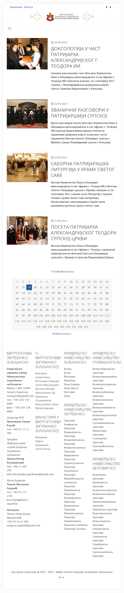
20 (35, 287)
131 (50, 326)
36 (35, 293)
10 (71, 281)
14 (94, 281)
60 (83, 298)
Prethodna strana (63, 271)
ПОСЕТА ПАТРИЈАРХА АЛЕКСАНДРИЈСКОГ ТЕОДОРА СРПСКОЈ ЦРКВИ (83, 232)
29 (89, 287)
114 (23, 321)
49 (17, 298)
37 (41, 293)
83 (29, 310)
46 (94, 293)
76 (83, 304)
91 (77, 310)
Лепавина (41, 437)
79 (100, 304)
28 (83, 287)
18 (23, 287)
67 (29, 304)
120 (59, 321)
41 (65, 293)
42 (71, 293)
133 (62, 326)
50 (23, 298)
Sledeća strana (60, 333)
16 (106, 281)
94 (94, 310)
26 (71, 287)
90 (71, 310)
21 (41, 287)
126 (95, 321)
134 (68, 326)
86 (47, 310)
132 (56, 326)
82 (23, 310)
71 (53, 304)
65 (17, 304)
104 (59, 315)
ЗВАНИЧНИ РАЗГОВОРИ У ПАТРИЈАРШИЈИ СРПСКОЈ (80, 113)
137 (86, 326)
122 (71, 321)
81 (17, 310)
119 (53, 321)
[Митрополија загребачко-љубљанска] (62, 16)
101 (41, 315)
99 (29, 315)
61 (89, 298)
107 (77, 315)
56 (59, 298)
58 (71, 298)
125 (89, 321)
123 (77, 321)
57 (65, 298)
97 (17, 315)
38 (47, 293)
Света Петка (42, 449)
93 (89, 310)
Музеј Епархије (44, 408)
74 (71, 304)
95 (100, 310)
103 (53, 315)
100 (35, 315)
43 (77, 293)
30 (94, 287)
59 (77, 298)
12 (83, 281)
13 (89, 281)
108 (83, 315)
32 (106, 287)
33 (17, 293)
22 (47, 287)
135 (74, 326)
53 (41, 298)
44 (83, 293)
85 (41, 310)
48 (106, 293)
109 (89, 315)
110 (95, 315)
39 (53, 293)
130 (44, 326)
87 (53, 310)
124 (83, 321)
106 (71, 315)
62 (94, 298)
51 (29, 298)
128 (107, 321)
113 (17, 321)
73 (65, 304)
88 (59, 310)
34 (23, 293)
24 (59, 287)
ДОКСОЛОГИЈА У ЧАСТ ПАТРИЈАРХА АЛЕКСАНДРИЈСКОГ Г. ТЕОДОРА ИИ (75, 57)
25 (65, 287)
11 (77, 281)
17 (17, 287)
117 (41, 321)
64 (106, 298)
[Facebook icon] (106, 7)
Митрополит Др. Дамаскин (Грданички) (45, 396)
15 (100, 281)
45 (89, 293)
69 (41, 304)
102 (47, 315)
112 (107, 315)
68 (35, 304)
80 (106, 304)
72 (59, 304)
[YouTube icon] (110, 7)
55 (53, 298)
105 (65, 315)
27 (77, 287)
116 (35, 321)
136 (80, 326)
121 (65, 321)
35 (29, 293)
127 (101, 321)
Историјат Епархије (47, 381)
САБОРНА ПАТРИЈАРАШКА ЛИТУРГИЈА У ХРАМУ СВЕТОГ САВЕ (83, 169)
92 (83, 310)
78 (94, 304)
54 (47, 298)
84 (35, 310)
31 (100, 287)
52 (35, 298)
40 (59, 293)
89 (65, 310)
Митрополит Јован (46, 404)
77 (89, 304)
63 (100, 298)
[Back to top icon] (108, 586)
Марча (39, 441)
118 (47, 321)
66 (23, 304)
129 (38, 326)
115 (29, 321)
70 (47, 304)
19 (29, 287)
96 (106, 310)
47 (100, 293)
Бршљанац (41, 445)
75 (77, 304)
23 (53, 287)
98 (23, 315)
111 (101, 315)
